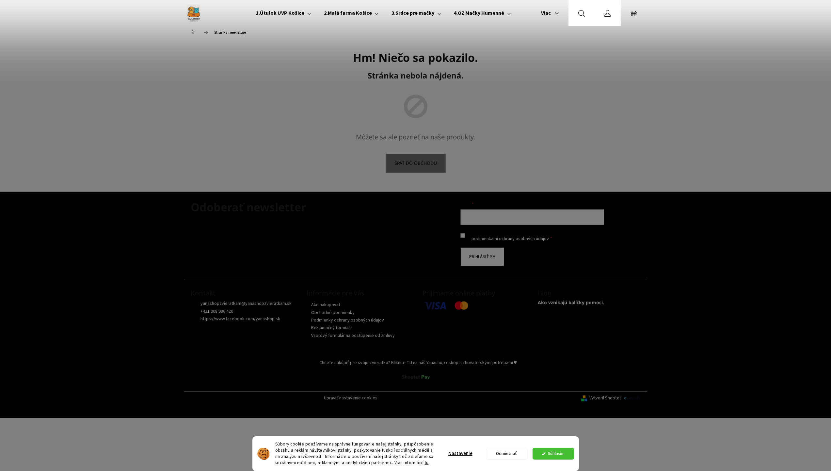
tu (427, 463)
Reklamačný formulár (331, 327)
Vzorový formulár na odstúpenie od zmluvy (353, 335)
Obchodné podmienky (333, 312)
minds (635, 398)
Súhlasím (556, 453)
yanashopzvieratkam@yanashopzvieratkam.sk (246, 303)
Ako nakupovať (326, 305)
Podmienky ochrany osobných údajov (347, 320)
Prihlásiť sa (482, 256)
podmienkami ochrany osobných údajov (510, 239)
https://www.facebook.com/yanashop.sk (240, 319)
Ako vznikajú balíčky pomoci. (571, 302)
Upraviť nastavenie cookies (350, 398)
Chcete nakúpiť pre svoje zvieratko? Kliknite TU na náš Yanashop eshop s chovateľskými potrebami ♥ (418, 362)
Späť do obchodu (415, 163)
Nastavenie (460, 453)
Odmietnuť (506, 453)
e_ (626, 398)
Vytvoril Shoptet (605, 398)
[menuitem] (283, 13)
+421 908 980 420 (216, 311)
